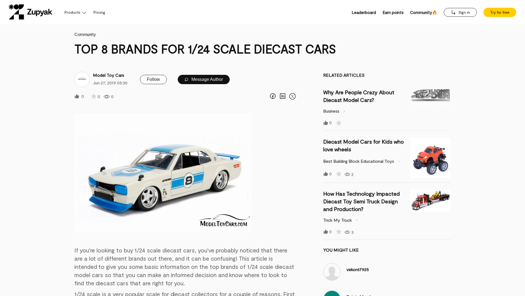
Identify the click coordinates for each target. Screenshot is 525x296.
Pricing (99, 12)
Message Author (206, 79)
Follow (153, 79)
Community (85, 34)
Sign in (463, 12)
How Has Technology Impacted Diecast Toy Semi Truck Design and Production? (361, 201)
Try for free (499, 12)
